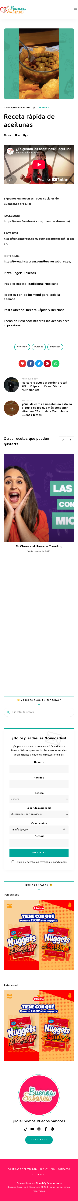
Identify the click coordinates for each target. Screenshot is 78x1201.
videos (39, 347)
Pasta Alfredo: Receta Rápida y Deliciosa (34, 310)
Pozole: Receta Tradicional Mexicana (31, 284)
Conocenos (39, 1140)
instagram (39, 1129)
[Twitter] (39, 363)
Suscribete (39, 1175)
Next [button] (70, 440)
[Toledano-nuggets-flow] (39, 969)
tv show (23, 347)
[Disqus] (39, 621)
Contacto (64, 1169)
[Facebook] (30, 363)
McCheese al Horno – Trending (39, 547)
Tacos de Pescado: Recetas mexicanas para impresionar (36, 323)
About (44, 1169)
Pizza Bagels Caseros (20, 273)
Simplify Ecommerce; (49, 1183)
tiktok (26, 1129)
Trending (43, 108)
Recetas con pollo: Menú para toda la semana (32, 297)
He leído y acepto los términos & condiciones (41, 862)
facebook (45, 1129)
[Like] (22, 363)
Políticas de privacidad (22, 1169)
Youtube (56, 347)
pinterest (52, 1129)
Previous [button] (63, 440)
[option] (39, 504)
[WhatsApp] (55, 363)
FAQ (53, 1169)
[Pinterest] (47, 363)
